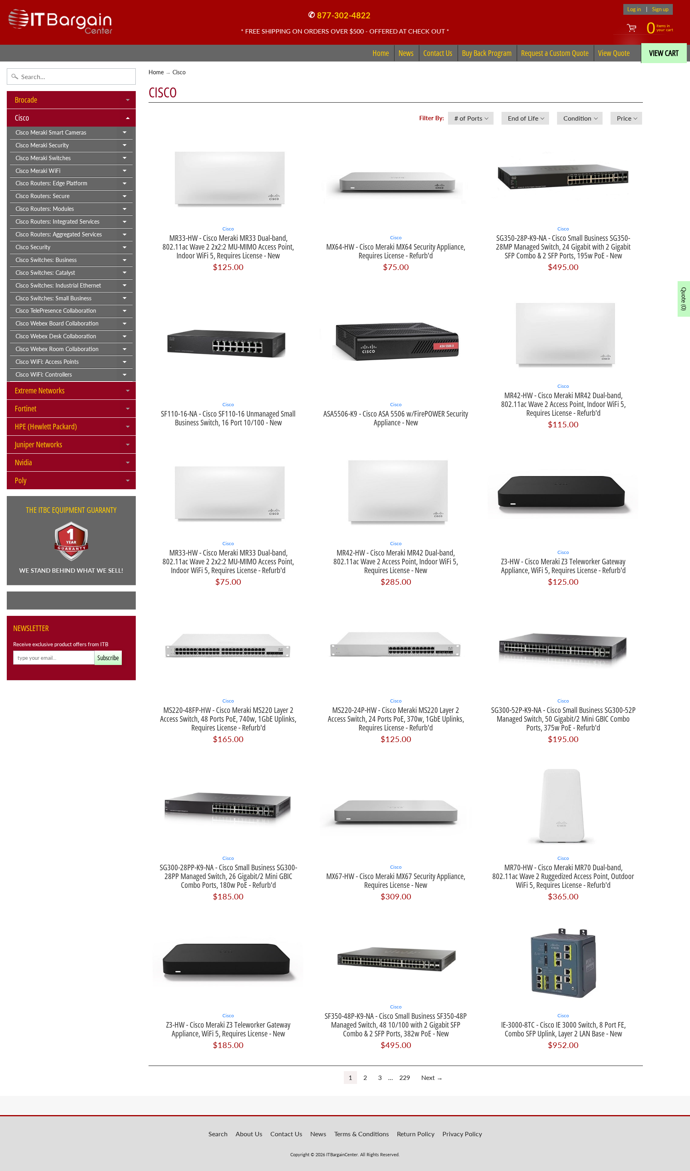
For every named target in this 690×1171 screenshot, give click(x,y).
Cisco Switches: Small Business (74, 300)
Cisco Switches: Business (74, 261)
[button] (471, 118)
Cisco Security (74, 249)
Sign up (660, 9)
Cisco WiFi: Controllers (74, 376)
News (406, 53)
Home (381, 53)
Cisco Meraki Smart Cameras (74, 134)
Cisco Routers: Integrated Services (74, 223)
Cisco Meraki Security (74, 147)
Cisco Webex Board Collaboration (74, 325)
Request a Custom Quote (555, 53)
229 (404, 1077)
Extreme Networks (75, 392)
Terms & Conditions (361, 1133)
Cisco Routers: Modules (74, 210)
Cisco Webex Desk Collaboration (74, 338)
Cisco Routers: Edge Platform (74, 185)
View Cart (664, 53)
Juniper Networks (75, 446)
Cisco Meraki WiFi (74, 172)
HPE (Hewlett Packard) (75, 428)
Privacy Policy (462, 1133)
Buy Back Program (487, 53)
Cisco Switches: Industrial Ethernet (74, 287)
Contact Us (437, 53)
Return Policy (415, 1133)
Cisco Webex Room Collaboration (74, 350)
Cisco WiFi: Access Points (74, 363)
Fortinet (75, 410)
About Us (249, 1133)
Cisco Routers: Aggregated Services (74, 236)
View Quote (614, 53)
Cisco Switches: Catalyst (74, 274)
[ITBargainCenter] (60, 18)
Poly (75, 482)
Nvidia (75, 464)
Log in (634, 9)
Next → (432, 1077)
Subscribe (108, 657)
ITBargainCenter (342, 1154)
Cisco (75, 119)
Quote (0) (683, 299)
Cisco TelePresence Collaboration (74, 312)
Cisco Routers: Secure (74, 197)
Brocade (75, 101)
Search (218, 1133)
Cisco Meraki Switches (74, 160)
